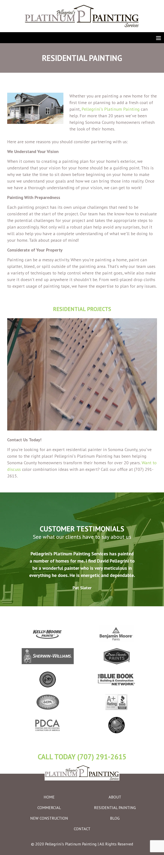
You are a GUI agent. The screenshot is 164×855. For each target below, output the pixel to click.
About (115, 797)
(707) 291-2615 (101, 756)
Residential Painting (115, 807)
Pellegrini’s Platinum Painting (111, 109)
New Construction (49, 818)
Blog (115, 818)
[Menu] (158, 37)
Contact (82, 828)
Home (49, 797)
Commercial (49, 807)
